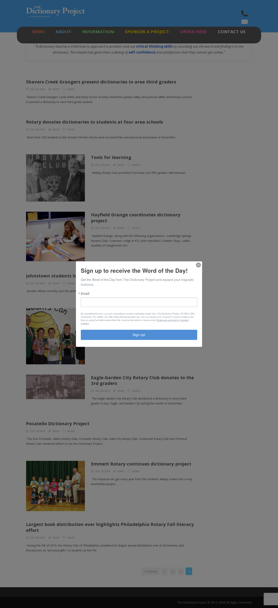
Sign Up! (139, 334)
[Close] (198, 265)
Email (85, 293)
